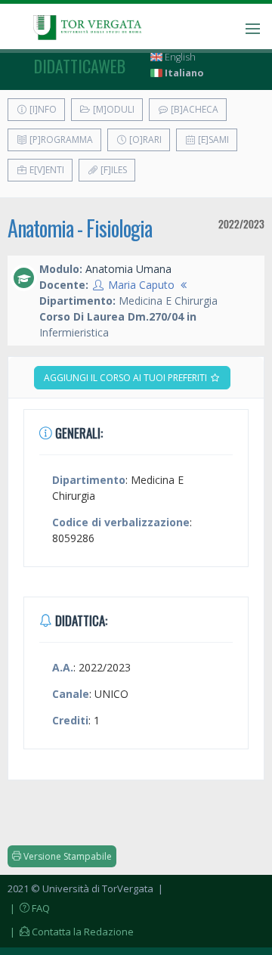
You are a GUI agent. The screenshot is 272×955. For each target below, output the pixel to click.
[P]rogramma (60, 139)
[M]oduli (112, 109)
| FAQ (29, 908)
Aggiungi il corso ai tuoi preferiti (126, 377)
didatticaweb (79, 66)
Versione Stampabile (66, 856)
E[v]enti (45, 169)
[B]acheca (193, 109)
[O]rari (144, 139)
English (179, 57)
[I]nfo (42, 109)
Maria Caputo (141, 285)
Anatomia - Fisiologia (80, 227)
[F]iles (112, 169)
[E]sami (212, 139)
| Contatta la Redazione (71, 931)
